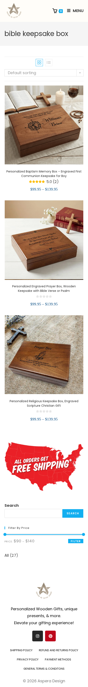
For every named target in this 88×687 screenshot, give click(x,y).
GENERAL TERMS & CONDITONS (44, 669)
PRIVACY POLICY (27, 659)
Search (11, 505)
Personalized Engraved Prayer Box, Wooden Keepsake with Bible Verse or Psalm (44, 288)
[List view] (48, 62)
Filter (76, 541)
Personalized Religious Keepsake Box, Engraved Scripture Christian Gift (44, 403)
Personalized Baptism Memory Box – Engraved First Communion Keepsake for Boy (44, 173)
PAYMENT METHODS (58, 659)
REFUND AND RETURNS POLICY (58, 650)
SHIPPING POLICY (21, 650)
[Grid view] (39, 62)
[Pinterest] (50, 636)
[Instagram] (37, 636)
